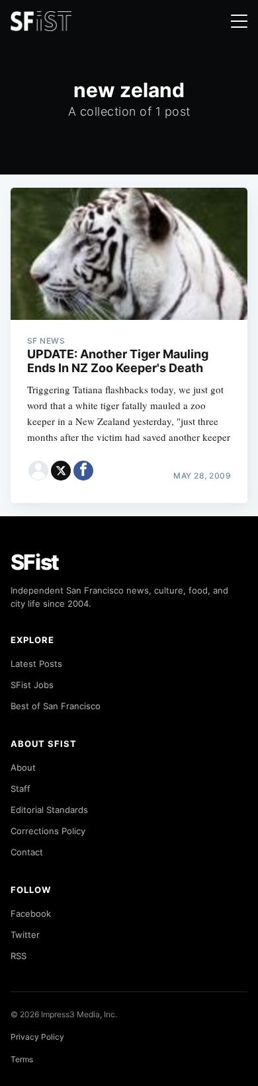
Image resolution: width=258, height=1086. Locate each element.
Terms (22, 1059)
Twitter (25, 934)
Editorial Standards (49, 809)
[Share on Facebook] (83, 470)
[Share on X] (61, 470)
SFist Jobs (32, 684)
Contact (27, 852)
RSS (18, 955)
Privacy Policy (37, 1037)
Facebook (31, 913)
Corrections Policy (48, 831)
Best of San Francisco (56, 706)
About (23, 767)
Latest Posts (36, 663)
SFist (35, 562)
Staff (20, 788)
